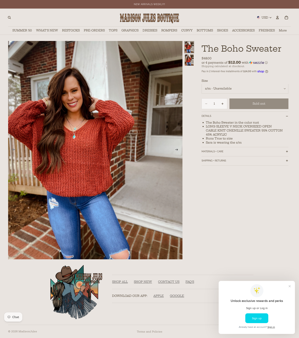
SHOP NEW (143, 282)
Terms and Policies (149, 331)
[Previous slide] (12, 150)
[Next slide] (178, 150)
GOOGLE (177, 296)
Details (206, 116)
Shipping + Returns (214, 160)
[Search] (9, 17)
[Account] (277, 17)
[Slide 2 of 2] (189, 60)
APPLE (158, 296)
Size (205, 81)
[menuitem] (283, 30)
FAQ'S (190, 282)
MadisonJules (28, 331)
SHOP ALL (120, 282)
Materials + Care (212, 151)
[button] (245, 62)
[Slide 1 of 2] (189, 47)
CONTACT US (168, 282)
